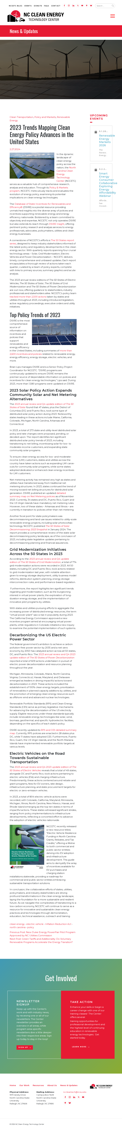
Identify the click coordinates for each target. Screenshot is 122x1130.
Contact (55, 6)
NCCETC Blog (15, 6)
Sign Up (23, 1047)
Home (13, 1085)
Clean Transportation (21, 117)
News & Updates (69, 1085)
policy (30, 927)
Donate (38, 6)
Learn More (79, 1047)
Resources (38, 1085)
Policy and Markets (45, 117)
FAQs (46, 6)
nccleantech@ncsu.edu (74, 1092)
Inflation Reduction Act (58, 924)
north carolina (17, 927)
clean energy (17, 924)
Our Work (24, 1085)
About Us (52, 1085)
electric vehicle (34, 924)
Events (28, 6)
